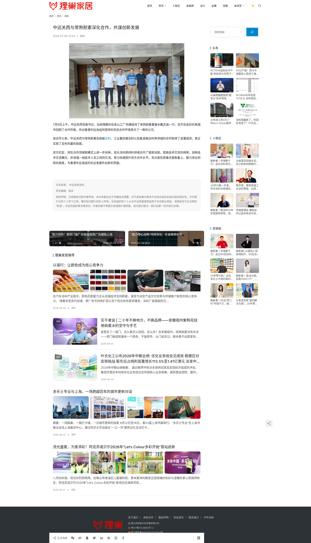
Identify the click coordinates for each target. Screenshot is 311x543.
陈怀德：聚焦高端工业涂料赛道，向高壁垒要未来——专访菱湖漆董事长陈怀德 (247, 187)
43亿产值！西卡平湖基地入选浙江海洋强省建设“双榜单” (247, 72)
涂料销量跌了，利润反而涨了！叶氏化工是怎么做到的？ (247, 121)
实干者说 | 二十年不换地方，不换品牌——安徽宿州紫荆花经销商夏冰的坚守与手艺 (149, 323)
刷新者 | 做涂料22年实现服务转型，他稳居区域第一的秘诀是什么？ (221, 211)
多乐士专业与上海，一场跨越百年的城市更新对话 (92, 392)
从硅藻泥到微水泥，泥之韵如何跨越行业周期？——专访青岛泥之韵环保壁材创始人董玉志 (247, 162)
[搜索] (252, 32)
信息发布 (178, 517)
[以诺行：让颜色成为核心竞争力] (126, 281)
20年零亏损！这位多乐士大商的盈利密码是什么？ (221, 277)
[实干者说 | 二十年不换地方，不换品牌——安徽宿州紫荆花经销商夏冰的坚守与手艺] (75, 331)
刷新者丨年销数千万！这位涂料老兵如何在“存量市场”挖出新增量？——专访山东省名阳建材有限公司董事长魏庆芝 (221, 162)
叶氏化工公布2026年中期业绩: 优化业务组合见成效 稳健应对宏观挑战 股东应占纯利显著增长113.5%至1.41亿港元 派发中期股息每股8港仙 (150, 358)
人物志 (176, 5)
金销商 (190, 5)
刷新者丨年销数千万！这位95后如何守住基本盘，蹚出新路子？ (221, 252)
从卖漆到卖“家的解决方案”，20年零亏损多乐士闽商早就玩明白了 (247, 302)
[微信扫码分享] (72, 538)
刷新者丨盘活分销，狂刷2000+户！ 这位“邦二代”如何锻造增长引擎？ (247, 277)
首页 (149, 5)
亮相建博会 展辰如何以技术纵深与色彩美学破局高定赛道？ (247, 211)
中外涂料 (209, 517)
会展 (214, 5)
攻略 (225, 5)
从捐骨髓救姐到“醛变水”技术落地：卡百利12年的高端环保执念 (221, 97)
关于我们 (133, 517)
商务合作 (148, 517)
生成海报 (62, 537)
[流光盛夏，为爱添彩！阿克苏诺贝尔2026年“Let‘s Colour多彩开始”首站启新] (126, 462)
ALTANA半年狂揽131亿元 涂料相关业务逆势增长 (247, 97)
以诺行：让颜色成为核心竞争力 (78, 265)
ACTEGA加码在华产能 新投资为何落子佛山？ (221, 72)
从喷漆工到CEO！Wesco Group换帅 (220, 121)
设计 (202, 5)
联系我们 (194, 517)
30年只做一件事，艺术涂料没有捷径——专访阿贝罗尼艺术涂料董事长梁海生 (221, 187)
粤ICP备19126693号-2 (142, 527)
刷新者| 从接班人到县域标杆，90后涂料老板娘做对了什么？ (247, 252)
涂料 (82, 35)
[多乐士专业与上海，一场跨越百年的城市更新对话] (126, 407)
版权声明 (163, 517)
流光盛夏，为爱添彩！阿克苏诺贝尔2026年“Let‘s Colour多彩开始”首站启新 (114, 447)
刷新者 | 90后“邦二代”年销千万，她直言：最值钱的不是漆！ (221, 302)
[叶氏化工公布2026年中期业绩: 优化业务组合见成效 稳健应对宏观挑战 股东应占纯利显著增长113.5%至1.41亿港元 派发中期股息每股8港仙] (75, 367)
